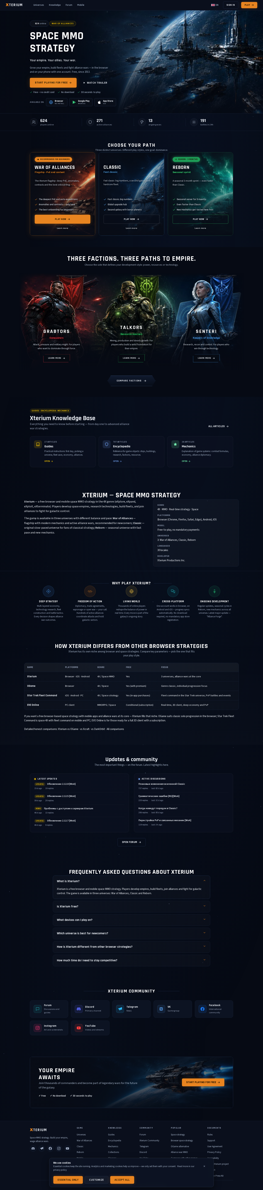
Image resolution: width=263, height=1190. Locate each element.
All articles (216, 426)
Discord (143, 1152)
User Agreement (214, 1146)
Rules (210, 1134)
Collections (113, 1152)
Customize (96, 1180)
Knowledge (55, 5)
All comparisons (115, 729)
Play (247, 5)
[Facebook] (50, 1148)
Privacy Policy (214, 1152)
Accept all (122, 1180)
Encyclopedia (114, 1140)
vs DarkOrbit (98, 729)
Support (211, 1140)
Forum (69, 5)
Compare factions (129, 380)
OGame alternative (180, 1146)
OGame (31, 686)
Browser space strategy (182, 1140)
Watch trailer (97, 83)
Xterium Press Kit (215, 1175)
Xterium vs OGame (68, 729)
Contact (211, 1170)
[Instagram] (59, 1148)
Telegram (144, 1146)
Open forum (129, 842)
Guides (111, 1134)
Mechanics (113, 1146)
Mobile (80, 5)
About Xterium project (218, 1164)
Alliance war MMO (179, 1152)
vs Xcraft (84, 729)
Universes (38, 5)
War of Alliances (84, 1140)
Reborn (80, 1152)
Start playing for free (51, 83)
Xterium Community (149, 1140)
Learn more (62, 228)
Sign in (231, 5)
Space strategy (178, 1134)
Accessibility (213, 1158)
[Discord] (33, 1148)
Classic (80, 1146)
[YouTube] (67, 1148)
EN (217, 5)
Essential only (68, 1180)
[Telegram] (41, 1148)
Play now (60, 219)
